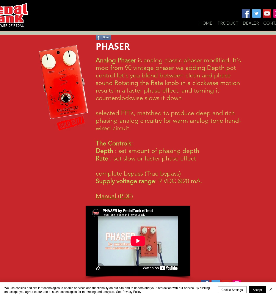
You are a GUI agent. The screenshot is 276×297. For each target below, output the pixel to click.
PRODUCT (228, 23)
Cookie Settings (232, 290)
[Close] (270, 290)
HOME (207, 23)
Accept (257, 290)
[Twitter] (256, 13)
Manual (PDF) (114, 196)
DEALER (251, 23)
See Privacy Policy (128, 291)
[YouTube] (267, 13)
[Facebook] (246, 13)
